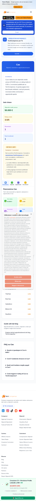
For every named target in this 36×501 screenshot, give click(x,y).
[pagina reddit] (16, 410)
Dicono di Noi (5, 473)
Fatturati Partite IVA (6, 424)
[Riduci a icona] (2, 484)
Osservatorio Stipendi (25, 419)
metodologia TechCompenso (14, 155)
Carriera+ (4, 445)
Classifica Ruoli (23, 422)
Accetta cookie (18, 277)
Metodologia (4, 465)
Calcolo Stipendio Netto (25, 439)
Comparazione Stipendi (25, 436)
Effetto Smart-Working (25, 447)
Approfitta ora (18, 498)
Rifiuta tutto (18, 281)
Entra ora (18, 7)
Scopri (18, 32)
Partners (3, 470)
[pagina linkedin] (3, 410)
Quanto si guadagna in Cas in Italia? (15, 351)
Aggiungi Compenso (7, 419)
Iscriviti (18, 53)
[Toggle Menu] (31, 12)
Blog (2, 459)
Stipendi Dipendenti (6, 422)
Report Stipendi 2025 (7, 476)
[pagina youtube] (20, 410)
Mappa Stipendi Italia (25, 427)
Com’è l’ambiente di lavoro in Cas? (18, 359)
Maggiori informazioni (18, 285)
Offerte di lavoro (5, 436)
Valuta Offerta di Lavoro (26, 442)
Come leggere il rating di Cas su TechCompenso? (16, 375)
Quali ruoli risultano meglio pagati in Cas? (17, 366)
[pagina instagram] (7, 410)
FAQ (2, 462)
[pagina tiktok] (11, 410)
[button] (31, 214)
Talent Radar (4, 439)
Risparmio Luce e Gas (25, 450)
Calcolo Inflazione (24, 445)
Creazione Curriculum (7, 442)
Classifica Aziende (24, 424)
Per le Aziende (9, 406)
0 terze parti (12, 217)
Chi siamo (4, 468)
